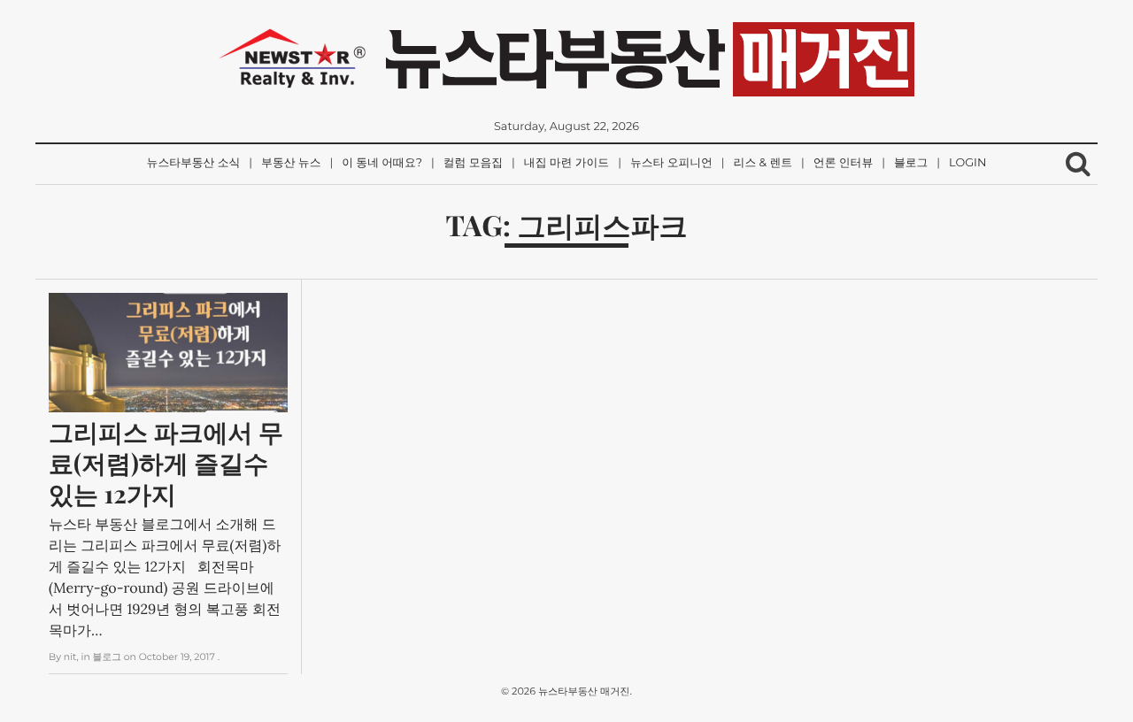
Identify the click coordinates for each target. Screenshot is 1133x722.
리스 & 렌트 (763, 163)
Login (967, 163)
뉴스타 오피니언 (671, 163)
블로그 (911, 163)
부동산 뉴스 (290, 163)
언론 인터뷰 (843, 163)
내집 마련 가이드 (566, 163)
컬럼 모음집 (473, 163)
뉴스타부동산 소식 (194, 163)
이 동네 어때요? (382, 163)
